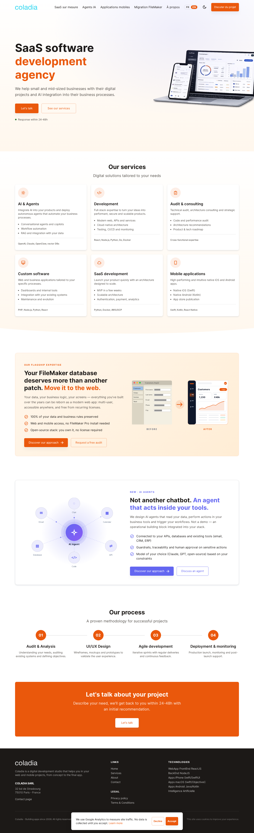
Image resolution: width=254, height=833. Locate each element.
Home (114, 768)
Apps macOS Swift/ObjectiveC (187, 782)
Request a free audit (88, 442)
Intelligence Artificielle (181, 790)
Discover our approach (44, 442)
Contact (115, 782)
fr (187, 7)
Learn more (116, 823)
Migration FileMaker (148, 7)
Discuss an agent (192, 571)
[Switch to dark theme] (204, 7)
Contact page (23, 799)
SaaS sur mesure (66, 7)
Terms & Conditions (122, 802)
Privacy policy (119, 798)
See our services (59, 108)
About (114, 777)
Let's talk (27, 108)
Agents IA (89, 7)
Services (116, 773)
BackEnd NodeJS (179, 773)
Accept (172, 821)
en (194, 7)
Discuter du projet (225, 7)
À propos (173, 7)
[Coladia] (26, 7)
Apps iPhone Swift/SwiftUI (184, 777)
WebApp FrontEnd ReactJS (184, 768)
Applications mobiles (115, 7)
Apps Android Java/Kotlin (183, 786)
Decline (158, 821)
